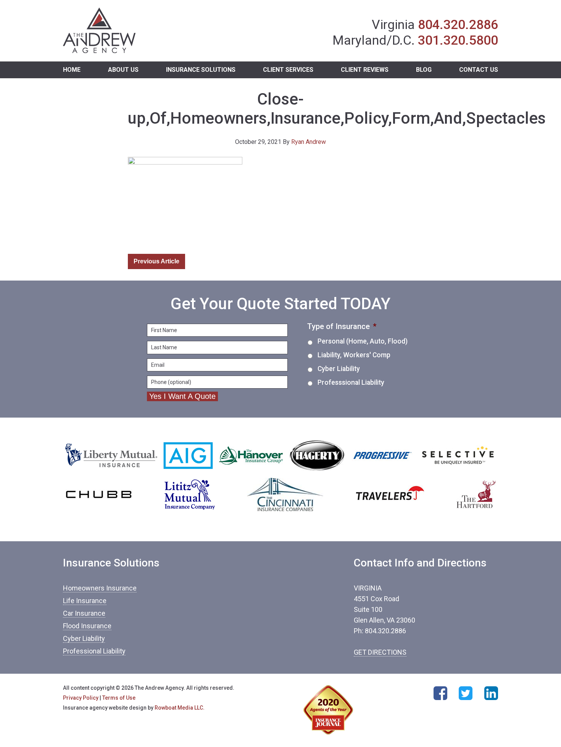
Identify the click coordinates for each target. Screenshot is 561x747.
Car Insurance (84, 613)
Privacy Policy (80, 698)
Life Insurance (84, 601)
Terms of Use (118, 698)
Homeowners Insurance (100, 588)
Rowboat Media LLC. (180, 708)
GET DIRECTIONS (380, 652)
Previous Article (156, 261)
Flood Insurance (87, 626)
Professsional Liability (351, 382)
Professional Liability (94, 651)
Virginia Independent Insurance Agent (99, 31)
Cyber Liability (339, 369)
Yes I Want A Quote (182, 396)
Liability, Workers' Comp (354, 355)
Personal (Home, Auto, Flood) (363, 341)
